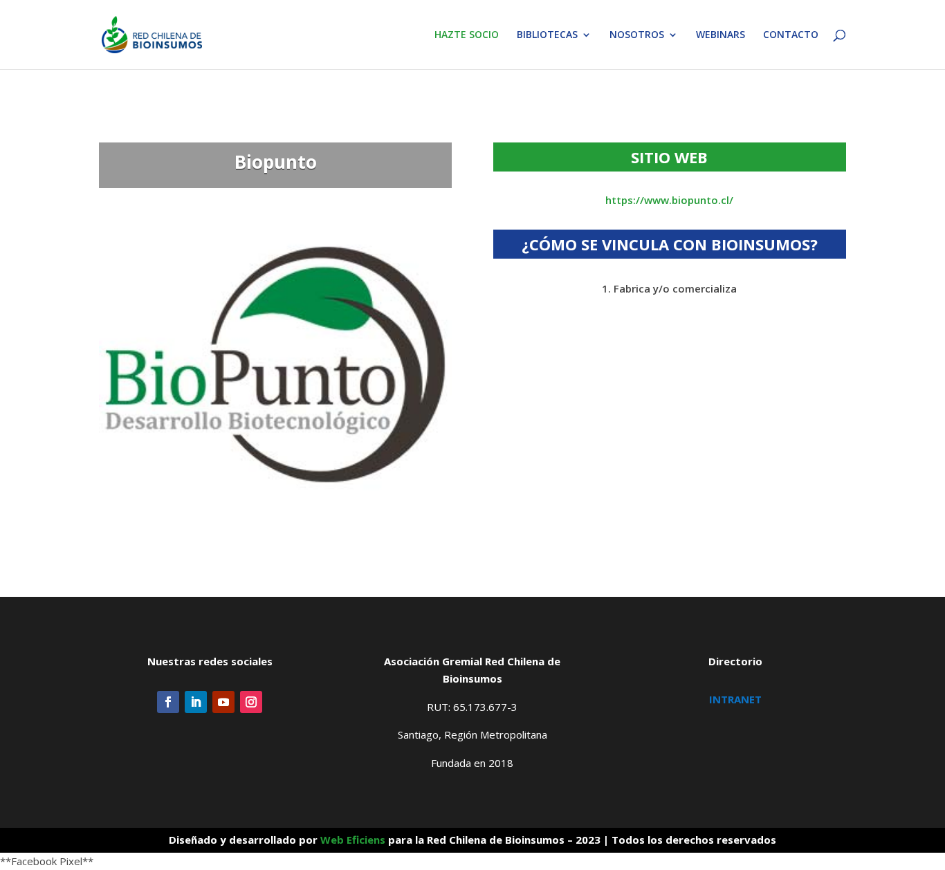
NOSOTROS (636, 35)
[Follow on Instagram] (251, 702)
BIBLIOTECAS (547, 35)
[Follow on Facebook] (168, 702)
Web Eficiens (352, 839)
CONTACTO (790, 35)
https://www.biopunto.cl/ (669, 200)
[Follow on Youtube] (223, 702)
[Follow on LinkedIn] (196, 702)
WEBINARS (720, 35)
